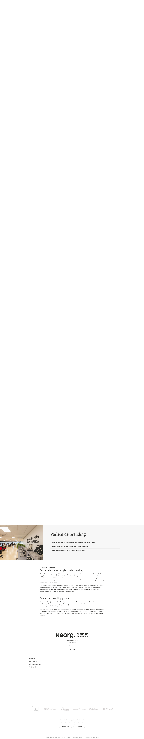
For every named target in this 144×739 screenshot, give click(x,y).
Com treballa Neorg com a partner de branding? (68, 550)
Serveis (29, 20)
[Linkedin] (82, 720)
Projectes (32, 658)
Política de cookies (77, 737)
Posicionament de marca (103, 49)
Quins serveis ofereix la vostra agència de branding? (70, 546)
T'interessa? (103, 62)
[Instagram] (74, 720)
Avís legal (69, 737)
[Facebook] (61, 720)
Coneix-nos (33, 661)
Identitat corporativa (102, 45)
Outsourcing (33, 667)
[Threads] (69, 720)
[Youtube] (78, 720)
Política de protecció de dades (91, 737)
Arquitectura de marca (103, 53)
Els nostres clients (35, 664)
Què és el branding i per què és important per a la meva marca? (74, 542)
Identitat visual (101, 41)
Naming (99, 37)
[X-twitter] (65, 720)
